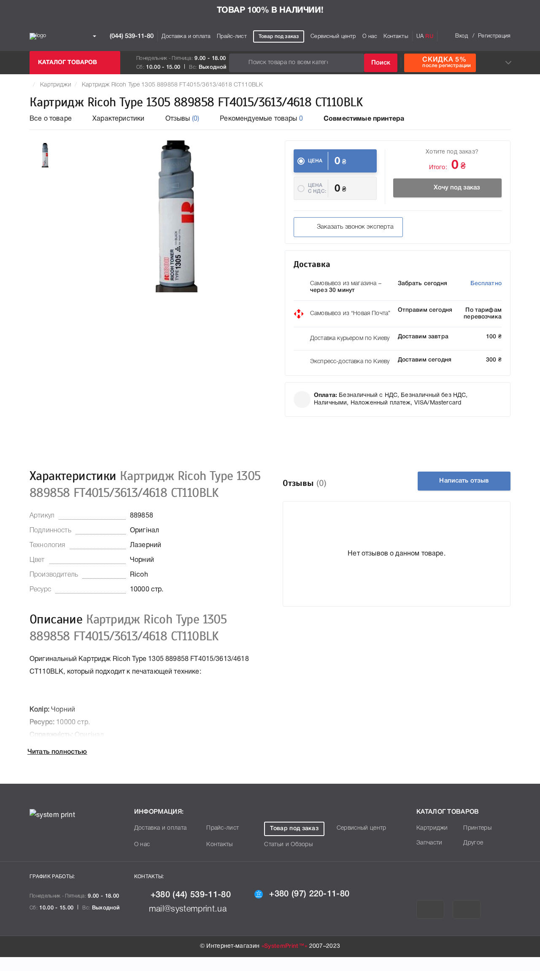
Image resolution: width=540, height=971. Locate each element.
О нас (370, 36)
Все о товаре (51, 119)
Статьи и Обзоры (288, 844)
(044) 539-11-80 (131, 36)
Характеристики (118, 119)
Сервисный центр (333, 36)
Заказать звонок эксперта (355, 227)
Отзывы (182, 119)
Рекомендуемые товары (261, 119)
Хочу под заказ (457, 188)
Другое (473, 843)
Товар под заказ (279, 36)
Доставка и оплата (186, 36)
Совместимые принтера (364, 119)
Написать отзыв (464, 481)
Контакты (395, 36)
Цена (315, 161)
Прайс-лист (232, 36)
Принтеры (477, 828)
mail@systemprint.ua (188, 909)
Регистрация (494, 36)
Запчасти (429, 843)
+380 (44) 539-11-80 (191, 895)
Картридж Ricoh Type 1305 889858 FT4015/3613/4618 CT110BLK (172, 85)
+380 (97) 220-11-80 (309, 894)
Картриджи (55, 85)
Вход (461, 36)
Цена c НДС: (317, 188)
